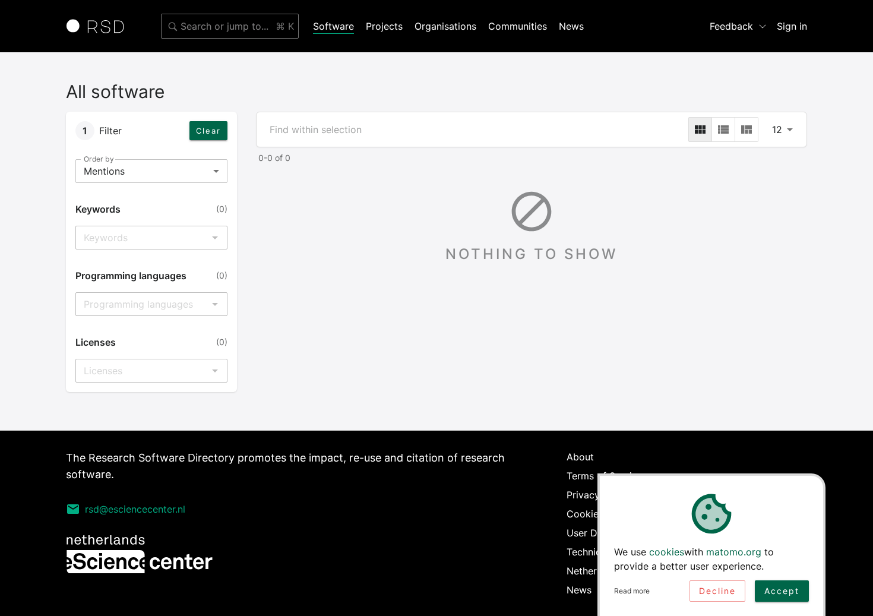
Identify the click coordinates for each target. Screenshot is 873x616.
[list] (723, 129)
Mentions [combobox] (104, 171)
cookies (666, 552)
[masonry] (746, 129)
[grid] (700, 129)
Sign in (792, 26)
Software (333, 26)
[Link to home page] (99, 26)
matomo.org (733, 552)
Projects (384, 26)
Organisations (445, 26)
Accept (781, 591)
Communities (517, 26)
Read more (632, 590)
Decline (717, 591)
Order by (98, 158)
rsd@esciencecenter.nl (135, 509)
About (580, 457)
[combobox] (230, 26)
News (571, 26)
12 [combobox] (777, 129)
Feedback (731, 26)
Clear (208, 130)
